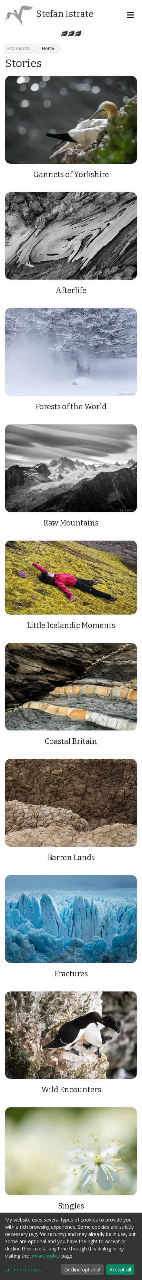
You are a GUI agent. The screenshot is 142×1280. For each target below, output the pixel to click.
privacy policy (45, 1255)
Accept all (120, 1269)
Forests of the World (71, 406)
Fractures (71, 973)
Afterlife (71, 290)
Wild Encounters (71, 1089)
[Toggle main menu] (130, 15)
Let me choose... (23, 1269)
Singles (71, 1206)
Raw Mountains (71, 523)
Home (48, 48)
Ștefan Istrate (64, 13)
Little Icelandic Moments (71, 625)
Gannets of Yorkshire (71, 174)
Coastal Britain (71, 741)
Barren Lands (71, 857)
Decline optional (82, 1269)
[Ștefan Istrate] (19, 15)
